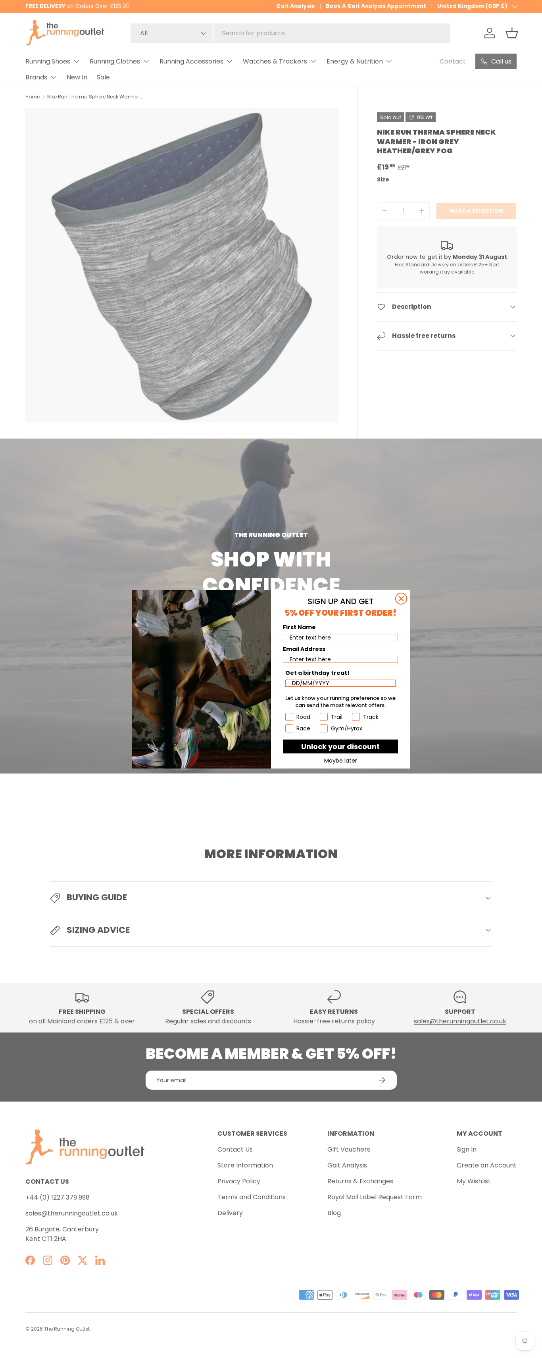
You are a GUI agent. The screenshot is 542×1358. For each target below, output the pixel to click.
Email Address (304, 649)
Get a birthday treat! (317, 673)
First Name (299, 627)
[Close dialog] (401, 598)
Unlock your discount (340, 746)
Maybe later (340, 760)
